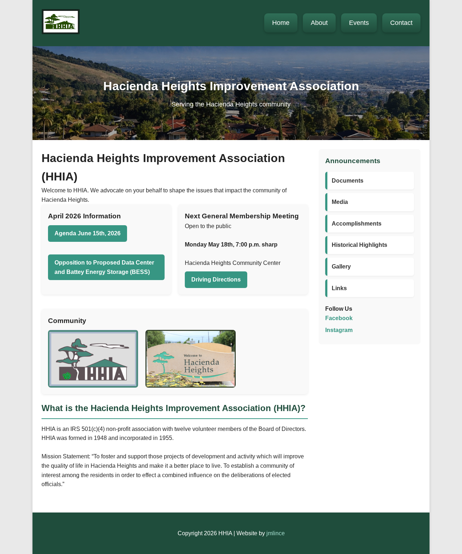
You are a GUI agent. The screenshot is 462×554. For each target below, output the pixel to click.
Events (359, 22)
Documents (347, 181)
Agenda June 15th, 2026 (88, 233)
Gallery (341, 266)
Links (339, 288)
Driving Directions (216, 279)
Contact (401, 22)
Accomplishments (357, 224)
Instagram (339, 330)
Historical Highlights (359, 245)
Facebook (339, 318)
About (319, 22)
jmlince (275, 533)
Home (280, 22)
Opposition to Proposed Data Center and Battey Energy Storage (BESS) (104, 267)
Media (340, 202)
